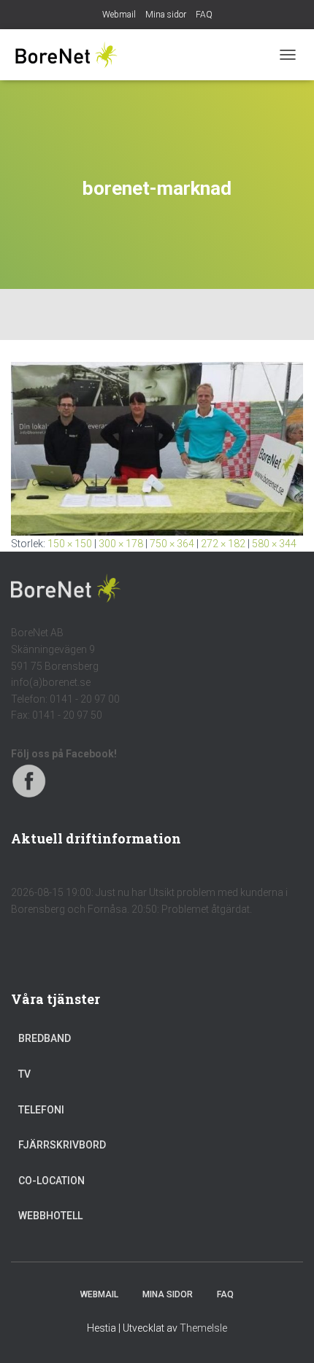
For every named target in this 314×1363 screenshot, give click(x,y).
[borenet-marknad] (157, 448)
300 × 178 (121, 543)
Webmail (119, 14)
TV (24, 1074)
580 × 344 (274, 543)
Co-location (51, 1180)
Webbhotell (50, 1215)
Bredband (44, 1038)
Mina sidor (165, 14)
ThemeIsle (203, 1328)
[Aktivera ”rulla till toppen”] (285, 1334)
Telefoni (41, 1110)
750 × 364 (172, 543)
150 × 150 (69, 543)
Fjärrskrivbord (62, 1145)
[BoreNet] (71, 54)
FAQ (204, 14)
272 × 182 (223, 543)
